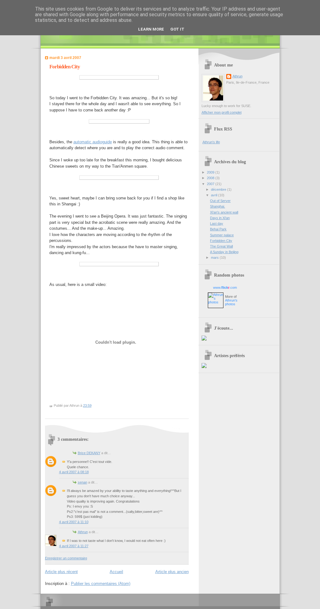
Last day (216, 223)
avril (214, 195)
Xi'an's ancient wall (224, 212)
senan (82, 482)
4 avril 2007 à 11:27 (73, 546)
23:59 (87, 405)
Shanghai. (217, 206)
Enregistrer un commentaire (66, 558)
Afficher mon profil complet (222, 112)
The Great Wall (221, 246)
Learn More (151, 29)
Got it (177, 29)
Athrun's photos (231, 302)
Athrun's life (211, 142)
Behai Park (218, 229)
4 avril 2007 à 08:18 (74, 472)
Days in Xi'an (220, 218)
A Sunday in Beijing (224, 252)
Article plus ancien (172, 571)
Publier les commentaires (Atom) (100, 583)
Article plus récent (61, 571)
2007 (211, 184)
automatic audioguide (92, 142)
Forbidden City (64, 67)
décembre (219, 189)
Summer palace (222, 235)
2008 (211, 178)
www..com (225, 287)
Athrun (83, 532)
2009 (211, 172)
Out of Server (220, 201)
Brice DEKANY (89, 453)
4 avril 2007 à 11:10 (73, 522)
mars (215, 257)
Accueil (116, 571)
